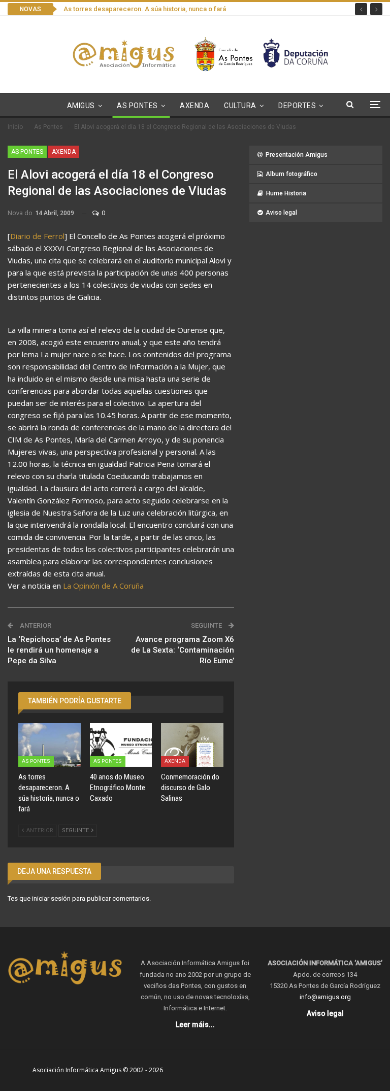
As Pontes (137, 105)
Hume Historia (286, 193)
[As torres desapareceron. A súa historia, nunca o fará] (49, 745)
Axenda (194, 105)
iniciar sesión (51, 898)
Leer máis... (195, 1024)
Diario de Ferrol (37, 236)
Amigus (81, 105)
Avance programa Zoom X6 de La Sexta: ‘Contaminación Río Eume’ (182, 650)
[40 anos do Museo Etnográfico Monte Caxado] (121, 745)
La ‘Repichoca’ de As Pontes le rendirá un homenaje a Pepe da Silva (59, 650)
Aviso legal (281, 212)
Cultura (240, 105)
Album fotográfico (291, 174)
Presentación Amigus (297, 154)
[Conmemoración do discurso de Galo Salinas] (192, 745)
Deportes (297, 105)
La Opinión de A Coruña (103, 586)
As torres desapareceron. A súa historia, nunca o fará (144, 9)
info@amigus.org (325, 997)
